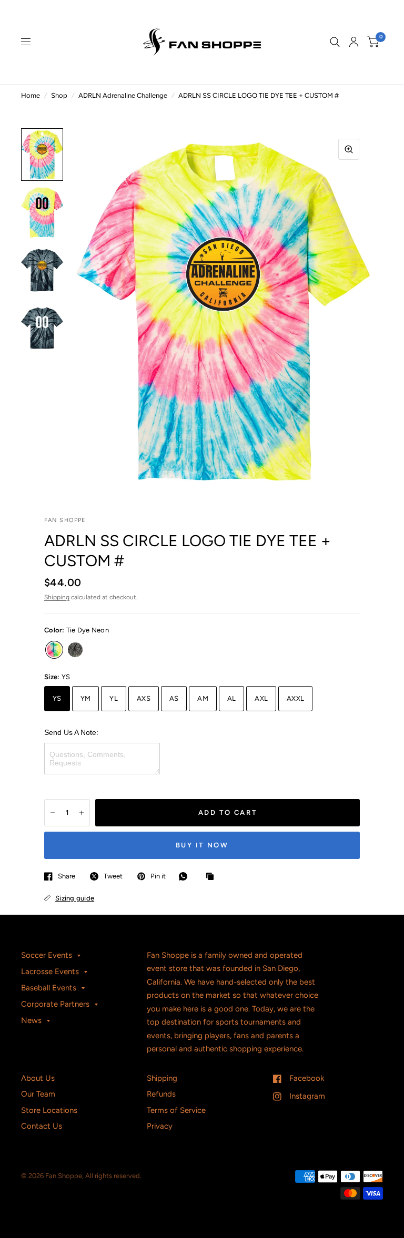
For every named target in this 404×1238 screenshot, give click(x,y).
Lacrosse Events (50, 971)
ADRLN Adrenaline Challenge (122, 95)
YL (113, 698)
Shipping (56, 597)
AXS (143, 698)
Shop (59, 95)
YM (85, 698)
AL (231, 698)
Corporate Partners (55, 1004)
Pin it (158, 876)
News (31, 1020)
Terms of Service (176, 1110)
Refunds (161, 1094)
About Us (38, 1078)
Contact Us (41, 1126)
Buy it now (202, 845)
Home (30, 95)
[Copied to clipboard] (212, 877)
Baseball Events (48, 988)
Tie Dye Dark (75, 650)
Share (66, 876)
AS (174, 698)
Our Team (38, 1094)
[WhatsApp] (186, 876)
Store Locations (49, 1110)
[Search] (335, 42)
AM (202, 698)
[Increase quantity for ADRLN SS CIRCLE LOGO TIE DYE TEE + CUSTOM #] (81, 813)
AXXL (295, 698)
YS (57, 698)
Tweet (113, 876)
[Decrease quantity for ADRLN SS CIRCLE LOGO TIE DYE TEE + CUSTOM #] (52, 813)
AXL (261, 698)
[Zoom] (348, 149)
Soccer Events (46, 955)
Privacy (160, 1126)
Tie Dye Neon (54, 650)
